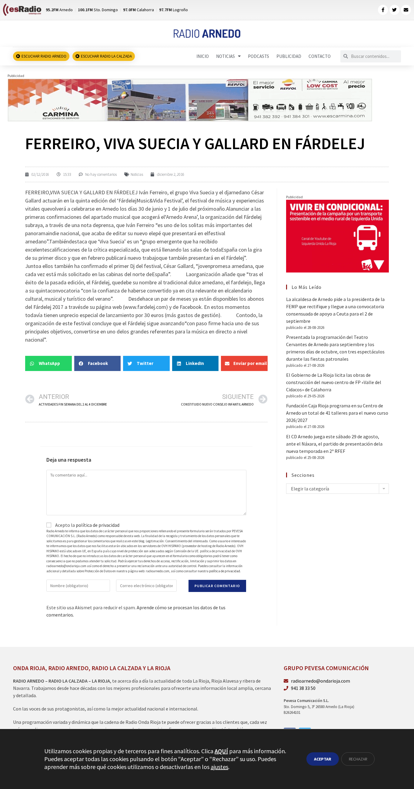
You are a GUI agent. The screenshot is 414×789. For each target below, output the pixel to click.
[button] (48, 363)
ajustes (219, 767)
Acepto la (86, 525)
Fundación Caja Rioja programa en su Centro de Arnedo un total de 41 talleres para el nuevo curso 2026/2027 (337, 413)
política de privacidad (97, 525)
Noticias (225, 56)
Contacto (320, 56)
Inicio (202, 56)
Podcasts (258, 56)
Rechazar (358, 759)
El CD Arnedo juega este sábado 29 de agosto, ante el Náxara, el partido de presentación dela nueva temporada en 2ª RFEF (334, 443)
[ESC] (190, 99)
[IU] (337, 235)
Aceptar (322, 759)
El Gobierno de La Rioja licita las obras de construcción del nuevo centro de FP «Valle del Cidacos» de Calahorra (333, 382)
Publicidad (288, 56)
